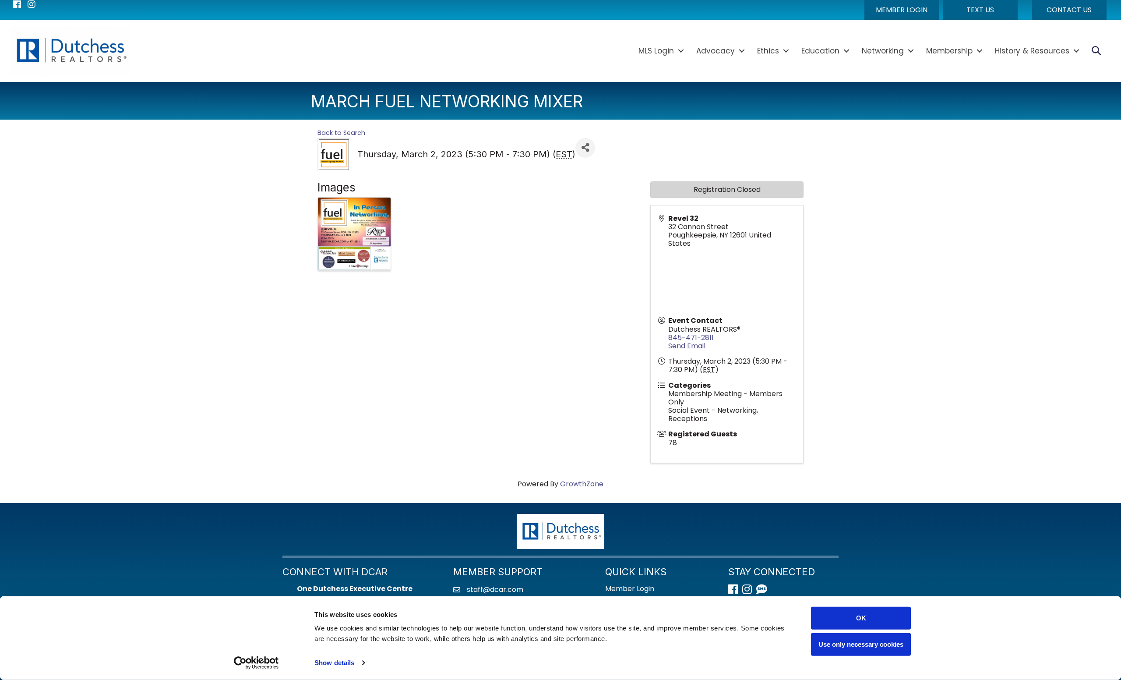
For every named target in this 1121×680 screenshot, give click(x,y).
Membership (949, 51)
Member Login (629, 589)
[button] (901, 10)
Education (820, 51)
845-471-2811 (691, 338)
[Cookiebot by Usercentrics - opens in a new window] (256, 662)
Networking (883, 51)
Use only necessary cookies (860, 644)
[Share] (585, 148)
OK (861, 618)
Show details (334, 662)
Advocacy (715, 51)
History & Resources (1032, 51)
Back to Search (341, 132)
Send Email (686, 346)
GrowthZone (581, 484)
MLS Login (656, 51)
